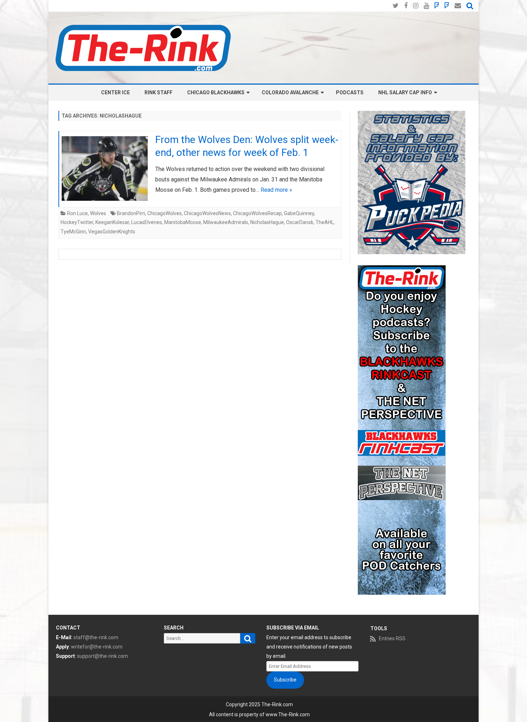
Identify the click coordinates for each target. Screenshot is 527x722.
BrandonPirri (131, 213)
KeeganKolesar (112, 222)
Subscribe (285, 680)
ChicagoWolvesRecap (257, 213)
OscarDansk (299, 222)
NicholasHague (267, 222)
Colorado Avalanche (290, 92)
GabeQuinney (299, 213)
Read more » (276, 189)
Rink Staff (158, 92)
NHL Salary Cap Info (405, 92)
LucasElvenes (146, 222)
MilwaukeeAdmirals (225, 222)
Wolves (98, 213)
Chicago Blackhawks (215, 92)
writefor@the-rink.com (97, 647)
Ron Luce (77, 213)
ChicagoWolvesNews (207, 213)
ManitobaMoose (182, 222)
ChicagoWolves (164, 213)
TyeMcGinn (73, 231)
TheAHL (324, 222)
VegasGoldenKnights (111, 231)
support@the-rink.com (102, 656)
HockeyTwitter (77, 222)
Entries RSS (392, 638)
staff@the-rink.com (95, 637)
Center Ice (115, 92)
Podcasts (350, 92)
